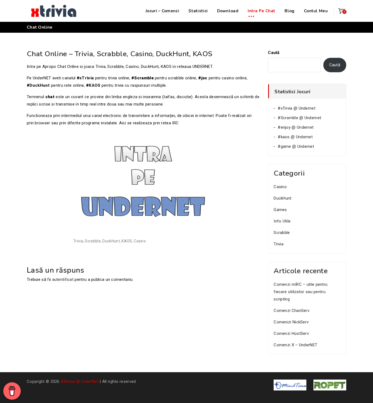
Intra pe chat (261, 11)
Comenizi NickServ (291, 322)
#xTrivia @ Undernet (296, 108)
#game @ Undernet (296, 146)
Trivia (278, 244)
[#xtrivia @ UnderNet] (54, 11)
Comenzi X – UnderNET (295, 344)
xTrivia (86, 78)
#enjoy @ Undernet (295, 127)
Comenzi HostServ (291, 333)
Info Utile (282, 221)
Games (280, 209)
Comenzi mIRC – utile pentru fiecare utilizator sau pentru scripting (300, 292)
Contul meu (316, 11)
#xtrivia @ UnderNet (80, 381)
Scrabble (282, 232)
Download (227, 11)
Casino (280, 186)
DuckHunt (39, 85)
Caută (274, 52)
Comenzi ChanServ (291, 310)
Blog (289, 11)
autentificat (63, 279)
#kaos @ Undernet (295, 136)
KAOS (94, 85)
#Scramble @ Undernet (299, 117)
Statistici (198, 11)
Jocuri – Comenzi (162, 11)
